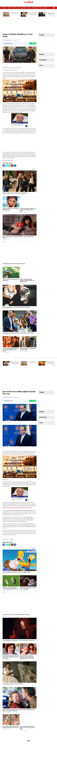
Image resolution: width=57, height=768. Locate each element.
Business (29, 7)
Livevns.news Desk (7, 40)
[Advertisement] (28, 24)
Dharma (40, 7)
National (18, 7)
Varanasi (14, 7)
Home (4, 7)
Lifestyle (45, 7)
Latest (41, 65)
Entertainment (35, 7)
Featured (41, 54)
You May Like (43, 60)
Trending (41, 35)
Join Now (33, 43)
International (23, 7)
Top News (9, 7)
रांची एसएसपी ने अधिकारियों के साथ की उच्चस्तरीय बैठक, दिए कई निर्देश (20, 507)
